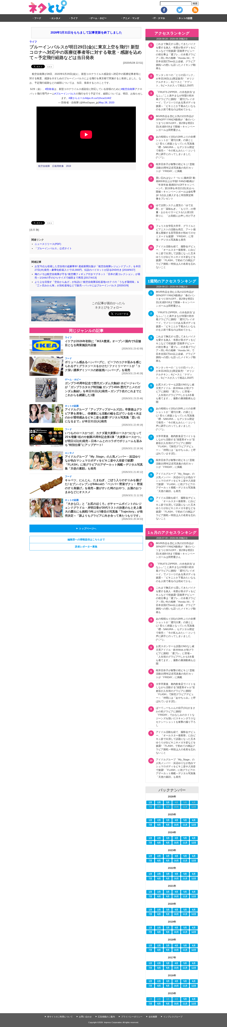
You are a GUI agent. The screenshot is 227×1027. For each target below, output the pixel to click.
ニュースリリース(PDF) (48, 244)
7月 (150, 825)
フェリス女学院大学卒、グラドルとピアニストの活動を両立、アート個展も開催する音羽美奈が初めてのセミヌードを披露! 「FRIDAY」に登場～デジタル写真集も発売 (176, 232)
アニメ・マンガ (131, 18)
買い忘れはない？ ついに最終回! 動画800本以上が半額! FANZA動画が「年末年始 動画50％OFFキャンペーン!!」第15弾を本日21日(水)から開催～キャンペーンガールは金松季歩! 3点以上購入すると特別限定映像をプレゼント (176, 188)
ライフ (74, 18)
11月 (185, 825)
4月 (176, 820)
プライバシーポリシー (131, 1016)
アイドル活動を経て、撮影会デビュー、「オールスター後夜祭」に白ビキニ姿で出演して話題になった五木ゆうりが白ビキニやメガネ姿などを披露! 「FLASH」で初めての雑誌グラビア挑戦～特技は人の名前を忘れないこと (176, 257)
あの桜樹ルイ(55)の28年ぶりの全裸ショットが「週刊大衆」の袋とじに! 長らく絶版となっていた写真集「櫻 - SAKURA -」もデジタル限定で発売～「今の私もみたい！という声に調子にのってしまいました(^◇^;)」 (176, 147)
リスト (49, 67)
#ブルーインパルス (65, 93)
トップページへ (86, 528)
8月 (159, 825)
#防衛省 (49, 89)
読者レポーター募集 (86, 546)
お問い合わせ (85, 1016)
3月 (168, 802)
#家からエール (77, 98)
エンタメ (55, 18)
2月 (159, 802)
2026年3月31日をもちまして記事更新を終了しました (86, 32)
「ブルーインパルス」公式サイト (53, 248)
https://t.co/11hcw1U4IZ (98, 98)
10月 (176, 825)
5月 (185, 820)
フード (37, 18)
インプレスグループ (172, 1016)
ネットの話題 (185, 18)
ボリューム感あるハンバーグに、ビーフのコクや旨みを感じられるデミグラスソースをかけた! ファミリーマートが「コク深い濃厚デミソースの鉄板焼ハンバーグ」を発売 (103, 366)
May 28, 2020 (106, 102)
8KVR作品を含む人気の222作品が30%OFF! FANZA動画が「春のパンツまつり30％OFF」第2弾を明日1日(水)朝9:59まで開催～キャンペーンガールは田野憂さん (175, 123)
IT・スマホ (159, 18)
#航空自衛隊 (128, 89)
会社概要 (153, 1016)
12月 (193, 825)
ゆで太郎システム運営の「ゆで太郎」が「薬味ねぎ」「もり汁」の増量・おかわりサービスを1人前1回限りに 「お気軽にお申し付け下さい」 (176, 212)
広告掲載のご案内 (106, 1016)
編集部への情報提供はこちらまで (86, 539)
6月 (194, 820)
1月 (150, 802)
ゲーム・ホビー (98, 18)
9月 (168, 825)
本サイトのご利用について (60, 1016)
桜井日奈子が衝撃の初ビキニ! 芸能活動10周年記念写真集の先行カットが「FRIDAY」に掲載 (175, 167)
